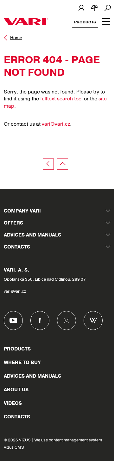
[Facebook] (39, 320)
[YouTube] (13, 320)
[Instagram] (66, 320)
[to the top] (62, 164)
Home (16, 37)
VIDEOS (13, 403)
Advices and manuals (32, 235)
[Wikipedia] (93, 320)
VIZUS (25, 440)
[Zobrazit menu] (106, 21)
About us (16, 389)
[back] (48, 164)
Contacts (17, 247)
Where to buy (22, 362)
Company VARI (22, 211)
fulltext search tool (61, 98)
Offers (13, 223)
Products (85, 22)
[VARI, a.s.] (26, 22)
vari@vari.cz (56, 124)
